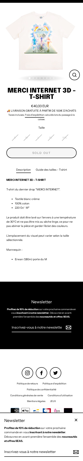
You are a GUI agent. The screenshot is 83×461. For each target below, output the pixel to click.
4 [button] (40, 78)
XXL (64, 137)
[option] (41, 42)
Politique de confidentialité (41, 389)
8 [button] (54, 78)
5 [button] (44, 78)
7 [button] (51, 78)
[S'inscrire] (67, 327)
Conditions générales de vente (26, 395)
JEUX (53, 401)
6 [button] (47, 78)
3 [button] (37, 78)
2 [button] (34, 78)
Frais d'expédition (34, 114)
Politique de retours (27, 383)
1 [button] (30, 78)
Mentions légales (36, 401)
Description (23, 169)
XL (50, 137)
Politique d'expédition (54, 383)
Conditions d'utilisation (60, 395)
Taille (41, 127)
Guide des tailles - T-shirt (51, 169)
